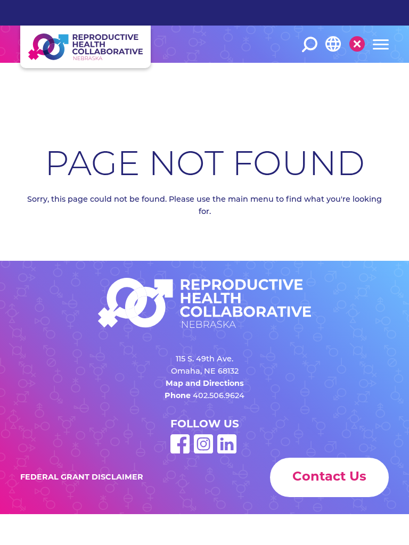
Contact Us (329, 477)
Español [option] (340, 80)
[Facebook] (180, 452)
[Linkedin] (226, 452)
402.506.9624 (218, 396)
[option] (348, 80)
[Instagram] (203, 452)
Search (309, 44)
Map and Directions (205, 384)
